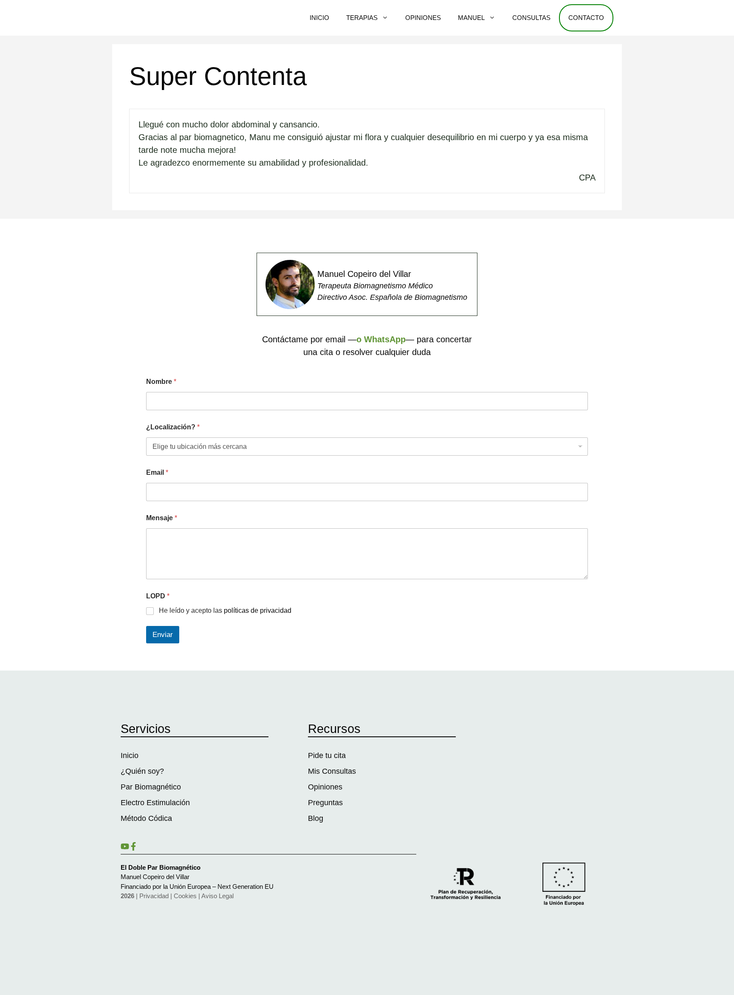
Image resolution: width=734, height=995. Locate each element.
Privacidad (154, 895)
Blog (315, 818)
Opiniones (423, 17)
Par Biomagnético (151, 787)
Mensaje (161, 517)
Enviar (162, 635)
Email (157, 472)
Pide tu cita (327, 755)
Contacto (586, 17)
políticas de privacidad (257, 610)
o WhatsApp (381, 339)
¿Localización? (173, 427)
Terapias (362, 17)
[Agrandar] (303, 271)
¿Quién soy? (142, 771)
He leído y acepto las (225, 610)
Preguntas (325, 802)
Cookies (185, 895)
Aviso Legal (217, 895)
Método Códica (146, 818)
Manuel (471, 17)
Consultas (531, 17)
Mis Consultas (332, 771)
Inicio (319, 17)
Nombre (161, 381)
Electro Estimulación (155, 802)
